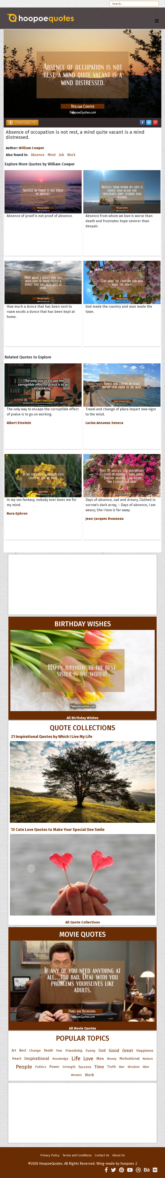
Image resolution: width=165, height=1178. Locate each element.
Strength (69, 1067)
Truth (111, 1067)
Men (100, 1058)
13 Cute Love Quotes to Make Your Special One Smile (57, 829)
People (24, 1067)
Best (22, 1050)
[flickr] (155, 1170)
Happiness (144, 1050)
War (122, 1067)
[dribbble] (138, 1170)
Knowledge (60, 1059)
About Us (118, 1155)
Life (75, 1058)
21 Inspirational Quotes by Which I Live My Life (51, 736)
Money (111, 1059)
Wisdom (134, 1067)
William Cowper (31, 148)
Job (61, 155)
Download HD (25, 122)
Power (54, 1067)
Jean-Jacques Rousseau (105, 519)
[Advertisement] (82, 584)
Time (99, 1066)
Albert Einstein (19, 423)
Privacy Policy (50, 1155)
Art (14, 1050)
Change (35, 1050)
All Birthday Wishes (82, 718)
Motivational (129, 1059)
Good (114, 1050)
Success (84, 1067)
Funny (90, 1050)
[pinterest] (121, 1170)
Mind (52, 155)
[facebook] (106, 1170)
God (102, 1050)
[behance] (147, 1170)
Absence (37, 155)
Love (88, 1059)
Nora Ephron (17, 513)
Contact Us (102, 1155)
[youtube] (130, 1170)
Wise (146, 1067)
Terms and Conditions (77, 1155)
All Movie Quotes (82, 1028)
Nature (147, 1059)
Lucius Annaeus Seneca (104, 423)
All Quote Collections (82, 922)
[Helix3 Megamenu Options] (157, 21)
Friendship (73, 1050)
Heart (16, 1059)
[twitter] (113, 1170)
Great (127, 1050)
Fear (59, 1050)
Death (48, 1050)
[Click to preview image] (82, 73)
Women (76, 1075)
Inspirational (36, 1058)
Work (71, 155)
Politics (40, 1067)
